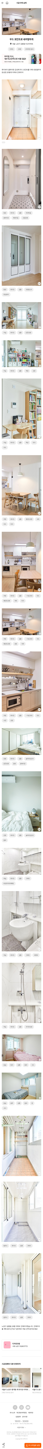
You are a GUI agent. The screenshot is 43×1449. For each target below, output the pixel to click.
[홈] (7, 3)
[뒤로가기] (2, 3)
